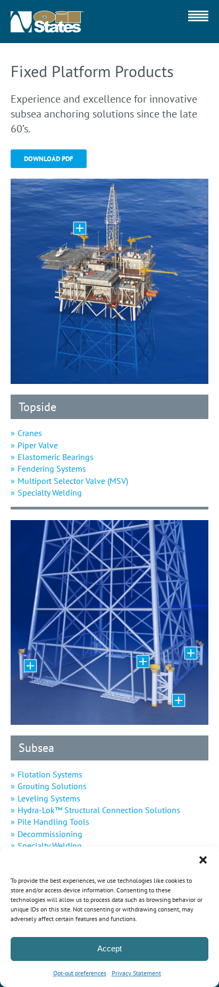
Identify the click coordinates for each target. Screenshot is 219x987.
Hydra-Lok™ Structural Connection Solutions (99, 810)
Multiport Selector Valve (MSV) (73, 480)
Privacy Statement (136, 973)
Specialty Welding (50, 492)
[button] (203, 860)
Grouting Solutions (52, 786)
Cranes (30, 433)
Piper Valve (38, 445)
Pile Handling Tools (53, 821)
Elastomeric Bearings (56, 456)
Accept (109, 948)
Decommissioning (50, 834)
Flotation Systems (50, 774)
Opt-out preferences (79, 973)
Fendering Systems (52, 468)
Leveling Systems (49, 798)
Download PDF (48, 158)
